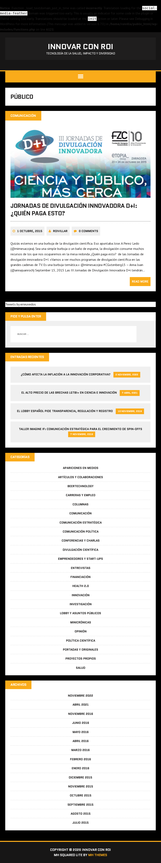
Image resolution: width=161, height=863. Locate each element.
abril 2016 (81, 741)
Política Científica (80, 640)
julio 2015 (80, 823)
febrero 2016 (80, 759)
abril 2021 (81, 704)
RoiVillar (60, 231)
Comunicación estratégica (81, 522)
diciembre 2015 (80, 777)
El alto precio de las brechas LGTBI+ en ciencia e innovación (69, 392)
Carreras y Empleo (80, 495)
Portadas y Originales (80, 649)
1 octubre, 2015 (29, 231)
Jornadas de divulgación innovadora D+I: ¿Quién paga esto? (73, 209)
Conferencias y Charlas (81, 540)
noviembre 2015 (80, 786)
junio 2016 (80, 723)
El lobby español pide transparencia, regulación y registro (65, 411)
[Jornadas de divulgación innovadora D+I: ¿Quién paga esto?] (80, 195)
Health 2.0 (80, 586)
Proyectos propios (80, 658)
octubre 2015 (80, 795)
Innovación (81, 595)
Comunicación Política (81, 531)
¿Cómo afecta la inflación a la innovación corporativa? (65, 374)
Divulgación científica (80, 550)
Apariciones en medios (80, 468)
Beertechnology (80, 486)
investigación (81, 604)
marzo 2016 (80, 750)
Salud (80, 668)
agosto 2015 (81, 814)
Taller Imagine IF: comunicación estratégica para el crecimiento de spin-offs (80, 429)
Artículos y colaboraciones (80, 477)
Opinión (81, 631)
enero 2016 (80, 768)
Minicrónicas (80, 622)
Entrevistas (80, 568)
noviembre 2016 (80, 714)
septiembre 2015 (80, 805)
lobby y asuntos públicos (80, 613)
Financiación (80, 577)
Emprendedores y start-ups (80, 559)
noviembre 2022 (80, 695)
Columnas (80, 504)
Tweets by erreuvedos (20, 304)
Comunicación (80, 513)
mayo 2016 (81, 732)
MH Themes (97, 855)
